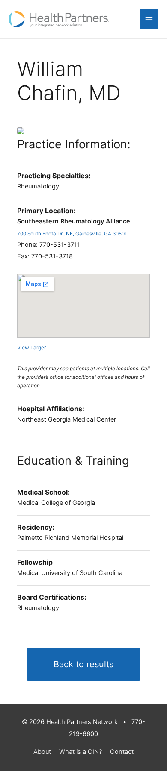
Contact (122, 752)
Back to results (83, 664)
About (42, 752)
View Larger (31, 347)
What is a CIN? (80, 752)
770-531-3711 (59, 245)
